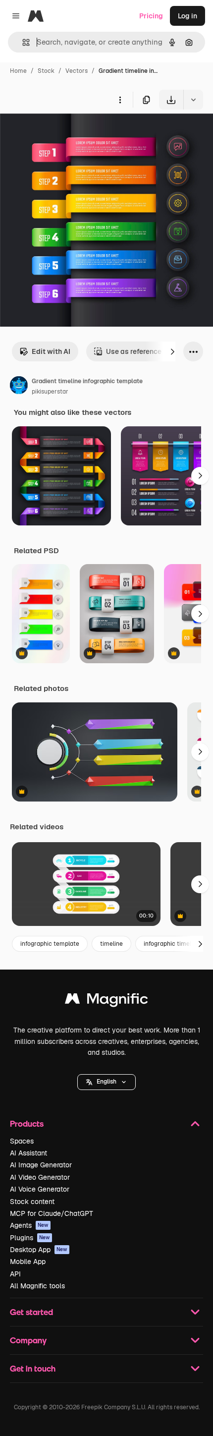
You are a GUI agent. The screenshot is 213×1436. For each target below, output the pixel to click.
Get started (31, 1312)
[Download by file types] (193, 100)
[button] (106, 1082)
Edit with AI (51, 351)
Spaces (22, 1141)
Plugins (30, 1237)
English (106, 1082)
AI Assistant (28, 1153)
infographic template (49, 944)
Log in (187, 15)
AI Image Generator (41, 1164)
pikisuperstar (50, 392)
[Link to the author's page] (19, 386)
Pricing (151, 15)
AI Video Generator (40, 1177)
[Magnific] (106, 1001)
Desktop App (38, 1249)
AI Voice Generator (39, 1189)
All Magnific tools (37, 1285)
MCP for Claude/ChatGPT (51, 1213)
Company (28, 1340)
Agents (29, 1225)
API (15, 1273)
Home (18, 71)
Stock (46, 71)
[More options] (120, 100)
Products (27, 1123)
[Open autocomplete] (22, 42)
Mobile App (28, 1261)
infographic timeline (172, 944)
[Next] (172, 351)
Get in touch (32, 1368)
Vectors (76, 71)
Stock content (32, 1201)
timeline (111, 944)
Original (63, 132)
